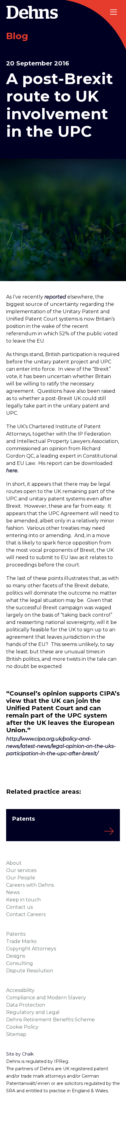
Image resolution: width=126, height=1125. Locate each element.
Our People (20, 878)
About (14, 863)
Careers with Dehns (30, 885)
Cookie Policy (22, 1027)
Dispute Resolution (29, 971)
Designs (15, 956)
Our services (21, 870)
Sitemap (16, 1034)
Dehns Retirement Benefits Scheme (50, 1020)
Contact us (19, 907)
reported (55, 297)
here (11, 470)
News (13, 892)
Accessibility (20, 990)
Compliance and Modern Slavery (46, 998)
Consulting (19, 963)
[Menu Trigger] (114, 12)
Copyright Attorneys (31, 949)
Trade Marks (21, 941)
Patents (15, 934)
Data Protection (25, 1005)
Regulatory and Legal (33, 1012)
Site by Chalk (20, 1054)
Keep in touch (23, 900)
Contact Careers (26, 914)
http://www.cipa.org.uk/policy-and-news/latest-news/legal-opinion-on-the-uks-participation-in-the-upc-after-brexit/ (61, 746)
